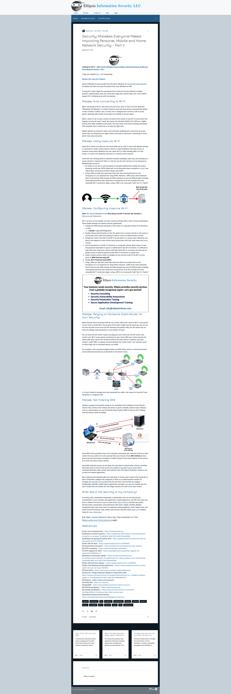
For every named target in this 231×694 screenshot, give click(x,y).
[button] (155, 18)
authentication (118, 601)
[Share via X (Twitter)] (87, 611)
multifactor (108, 601)
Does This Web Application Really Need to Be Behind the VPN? (115, 634)
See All (156, 627)
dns (120, 605)
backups (128, 601)
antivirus (143, 601)
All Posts (75, 18)
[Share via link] (96, 611)
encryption (93, 605)
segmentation (128, 605)
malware (135, 601)
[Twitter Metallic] (150, 689)
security (85, 601)
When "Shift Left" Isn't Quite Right (85, 634)
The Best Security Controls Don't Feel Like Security (144, 634)
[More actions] (148, 31)
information (94, 601)
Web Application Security (88, 18)
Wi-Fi (100, 605)
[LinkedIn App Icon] (153, 689)
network (107, 605)
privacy (85, 605)
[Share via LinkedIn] (92, 611)
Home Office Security (104, 18)
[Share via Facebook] (83, 611)
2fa (101, 601)
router (114, 605)
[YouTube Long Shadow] (156, 689)
